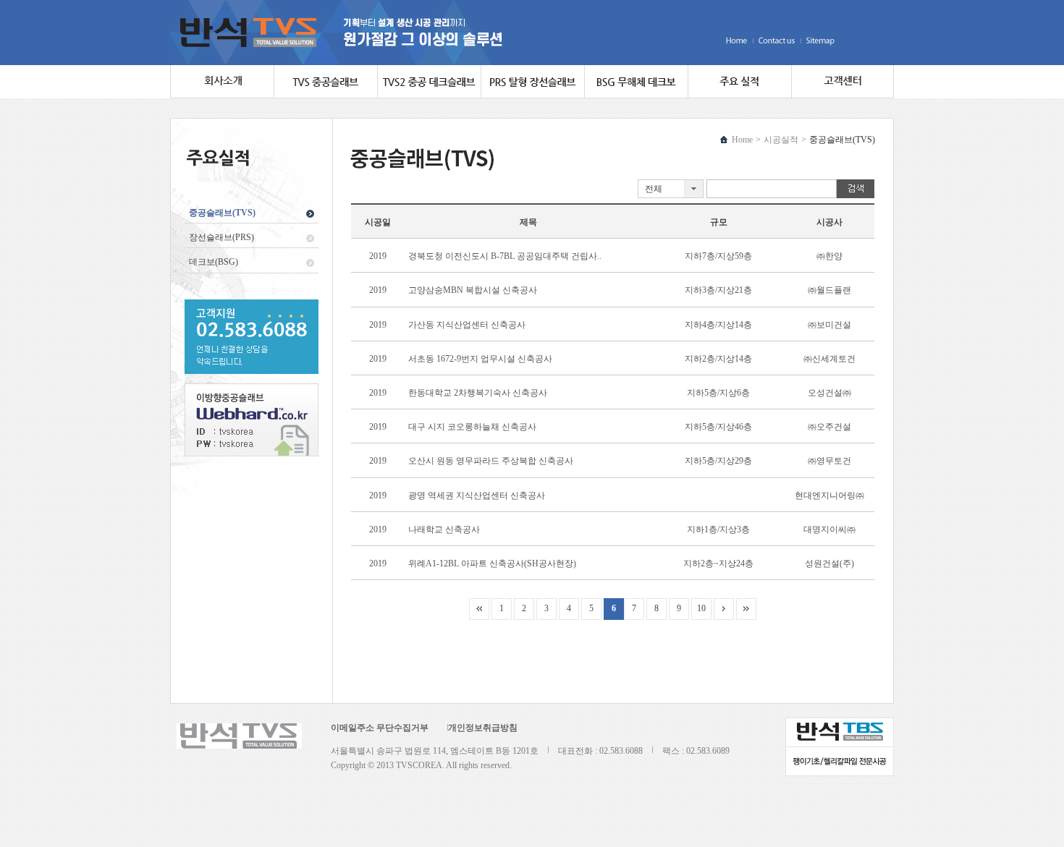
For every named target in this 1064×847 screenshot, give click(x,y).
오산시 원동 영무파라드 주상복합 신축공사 (490, 461)
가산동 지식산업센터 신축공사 (466, 325)
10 (701, 608)
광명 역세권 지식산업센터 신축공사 (476, 495)
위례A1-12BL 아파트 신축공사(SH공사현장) (492, 563)
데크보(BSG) (213, 262)
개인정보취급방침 (483, 728)
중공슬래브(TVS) (222, 213)
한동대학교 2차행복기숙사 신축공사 (477, 393)
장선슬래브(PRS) (221, 237)
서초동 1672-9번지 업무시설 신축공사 (480, 359)
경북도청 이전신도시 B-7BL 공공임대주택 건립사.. (504, 256)
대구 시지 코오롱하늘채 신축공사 (472, 427)
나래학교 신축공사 (444, 529)
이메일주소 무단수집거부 (379, 728)
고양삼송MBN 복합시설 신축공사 (472, 290)
